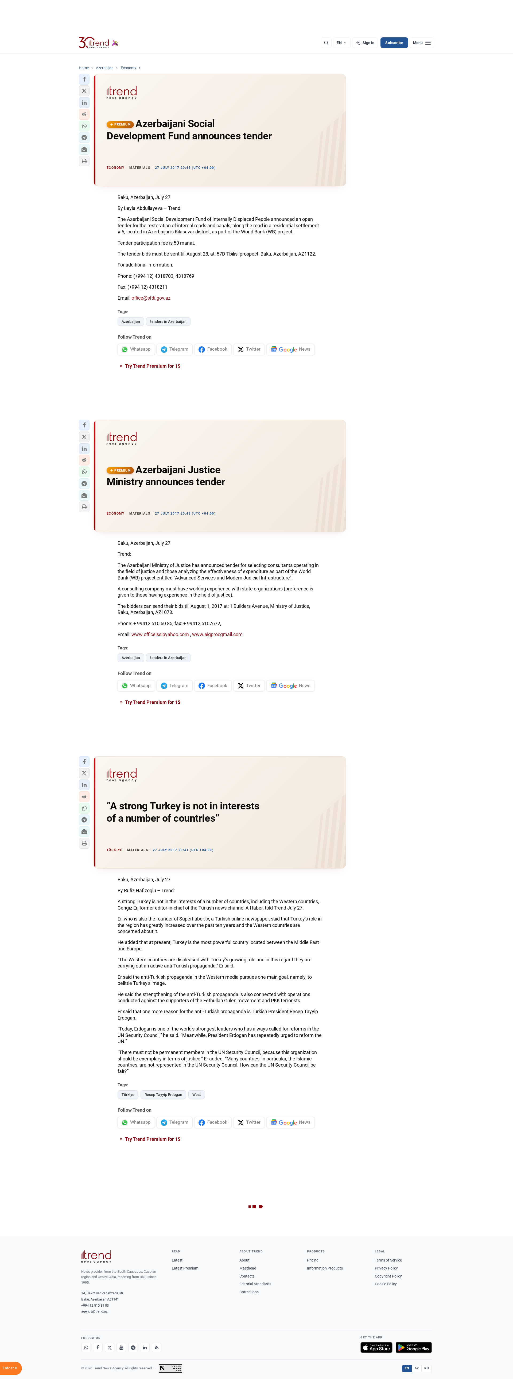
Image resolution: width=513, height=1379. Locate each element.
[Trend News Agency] (96, 1256)
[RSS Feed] (156, 1347)
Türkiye (128, 1094)
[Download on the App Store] (376, 1347)
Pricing (312, 1260)
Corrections (249, 1292)
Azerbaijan (131, 321)
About (244, 1260)
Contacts (247, 1276)
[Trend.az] (98, 43)
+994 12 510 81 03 (95, 1305)
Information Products (325, 1268)
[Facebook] (98, 1347)
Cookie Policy (386, 1284)
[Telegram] (133, 1347)
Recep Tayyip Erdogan (163, 1094)
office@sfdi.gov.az (150, 298)
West (196, 1094)
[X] (109, 1347)
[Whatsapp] (86, 1347)
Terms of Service (388, 1260)
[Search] (326, 42)
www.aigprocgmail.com (217, 634)
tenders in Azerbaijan (168, 321)
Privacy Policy (386, 1268)
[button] (84, 79)
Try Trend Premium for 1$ (152, 366)
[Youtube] (121, 1347)
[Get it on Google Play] (414, 1347)
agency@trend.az (94, 1311)
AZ (417, 1368)
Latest (177, 1260)
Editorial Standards (255, 1284)
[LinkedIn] (145, 1347)
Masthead (247, 1268)
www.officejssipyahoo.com (160, 634)
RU (426, 1368)
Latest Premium (185, 1268)
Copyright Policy (388, 1276)
